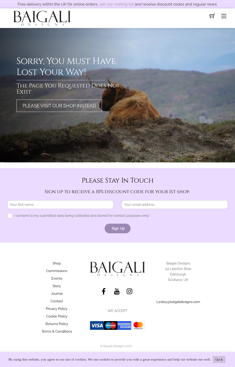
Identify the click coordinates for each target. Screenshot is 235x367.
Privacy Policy (56, 309)
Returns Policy (56, 324)
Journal (57, 294)
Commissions (56, 271)
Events (56, 278)
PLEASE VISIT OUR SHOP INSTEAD (59, 105)
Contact (56, 301)
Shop (57, 263)
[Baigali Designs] (42, 18)
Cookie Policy (56, 316)
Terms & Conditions (57, 331)
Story (57, 286)
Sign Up (118, 228)
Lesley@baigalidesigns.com (178, 302)
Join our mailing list (116, 4)
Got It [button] (219, 359)
